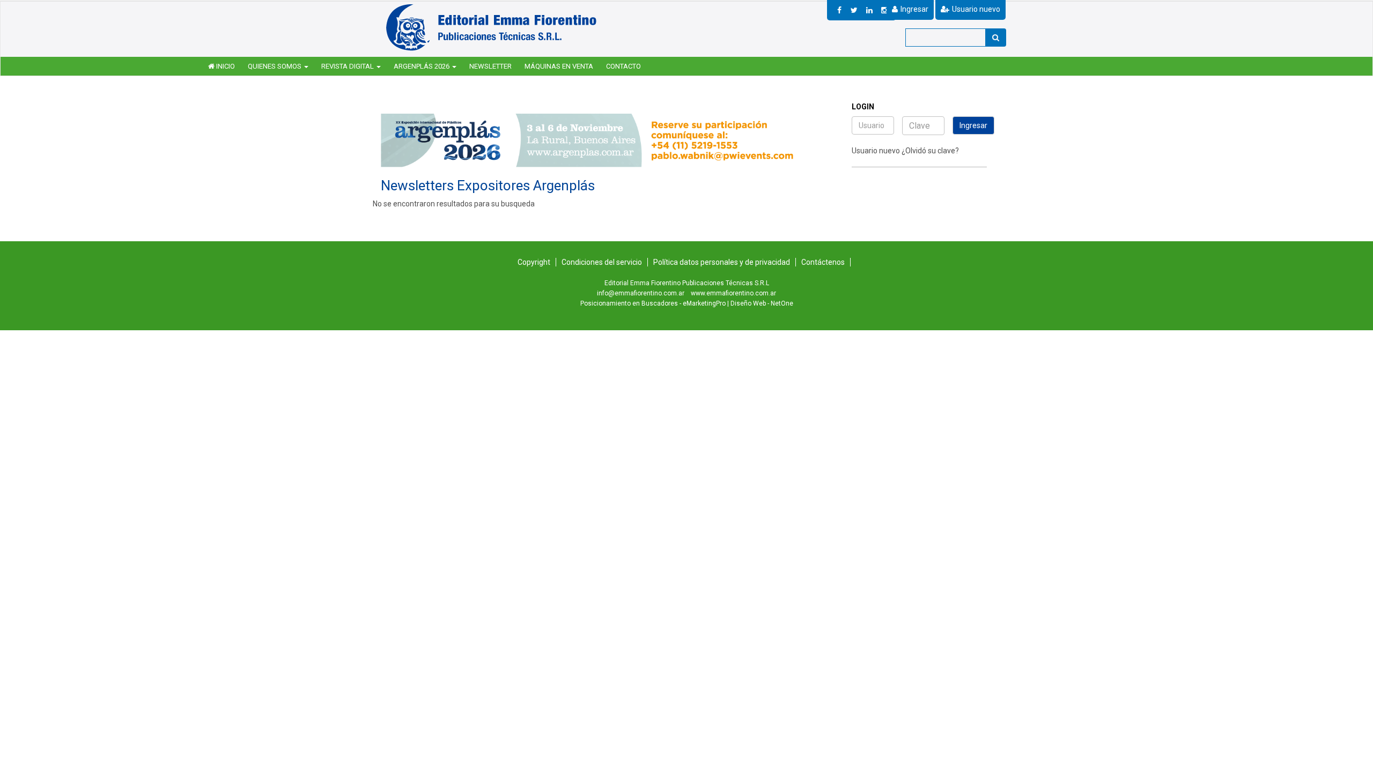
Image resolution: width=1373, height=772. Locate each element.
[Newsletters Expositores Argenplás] (492, 27)
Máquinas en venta (559, 66)
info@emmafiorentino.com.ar (640, 293)
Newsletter (490, 66)
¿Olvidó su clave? (930, 150)
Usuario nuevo (876, 150)
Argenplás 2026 (422, 66)
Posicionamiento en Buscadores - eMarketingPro (653, 303)
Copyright (534, 262)
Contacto (623, 66)
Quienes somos (275, 66)
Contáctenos (823, 262)
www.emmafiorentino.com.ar (733, 293)
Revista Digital (348, 66)
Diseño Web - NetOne (761, 303)
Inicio (225, 66)
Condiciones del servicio (602, 262)
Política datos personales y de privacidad (721, 262)
